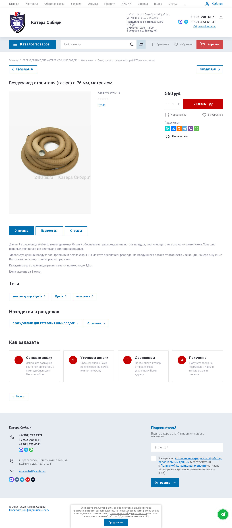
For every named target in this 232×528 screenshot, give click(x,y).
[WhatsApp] (196, 128)
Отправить (162, 482)
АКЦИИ (126, 3)
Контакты (32, 3)
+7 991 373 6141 (30, 444)
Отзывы (93, 3)
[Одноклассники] (179, 128)
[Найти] (131, 44)
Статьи (173, 3)
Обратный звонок (204, 26)
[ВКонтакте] (173, 128)
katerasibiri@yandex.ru (32, 471)
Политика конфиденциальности (29, 510)
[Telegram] (184, 128)
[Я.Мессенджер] (167, 128)
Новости (109, 3)
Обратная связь (54, 3)
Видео (158, 3)
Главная (14, 3)
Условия (76, 3)
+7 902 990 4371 (30, 440)
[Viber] (190, 128)
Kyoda (101, 105)
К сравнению (178, 114)
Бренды (143, 3)
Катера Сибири (46, 22)
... (185, 3)
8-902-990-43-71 (203, 17)
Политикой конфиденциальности (183, 465)
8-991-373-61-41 (203, 22)
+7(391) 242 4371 (30, 435)
